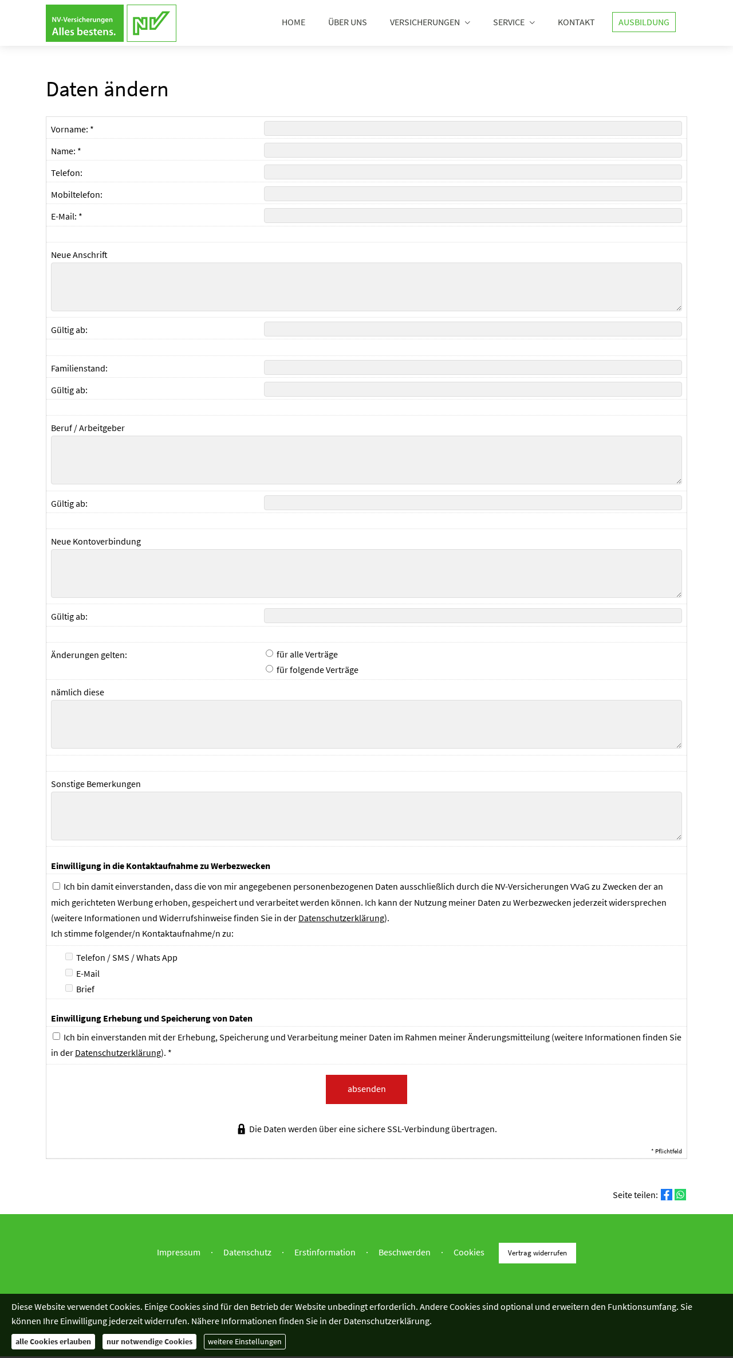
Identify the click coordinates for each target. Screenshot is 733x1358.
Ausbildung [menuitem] (643, 22)
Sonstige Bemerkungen (96, 783)
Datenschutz (247, 1252)
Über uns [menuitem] (347, 22)
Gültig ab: (69, 329)
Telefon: (66, 172)
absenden (367, 1088)
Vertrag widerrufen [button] (537, 1252)
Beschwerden (405, 1252)
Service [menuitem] (509, 22)
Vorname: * (72, 129)
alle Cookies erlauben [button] (53, 1341)
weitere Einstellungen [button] (245, 1341)
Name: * (66, 150)
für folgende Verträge (316, 669)
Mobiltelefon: (77, 194)
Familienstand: (79, 368)
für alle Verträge (306, 654)
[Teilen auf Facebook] (666, 1194)
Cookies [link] (469, 1252)
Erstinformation (325, 1252)
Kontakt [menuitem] (576, 22)
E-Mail (87, 973)
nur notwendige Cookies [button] (149, 1341)
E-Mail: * (66, 216)
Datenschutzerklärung (341, 917)
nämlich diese (77, 692)
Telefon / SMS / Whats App (126, 957)
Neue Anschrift (79, 254)
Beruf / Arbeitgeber (88, 427)
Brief (84, 989)
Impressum (178, 1252)
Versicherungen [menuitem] (425, 22)
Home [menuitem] (293, 22)
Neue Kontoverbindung (96, 541)
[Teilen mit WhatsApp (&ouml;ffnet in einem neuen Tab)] (680, 1194)
